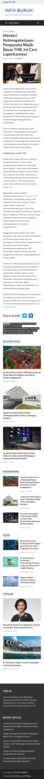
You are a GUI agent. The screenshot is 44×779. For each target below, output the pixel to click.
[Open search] (38, 23)
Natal (28, 330)
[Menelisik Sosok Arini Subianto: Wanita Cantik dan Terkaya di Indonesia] (22, 609)
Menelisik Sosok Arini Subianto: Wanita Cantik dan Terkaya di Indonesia (21, 626)
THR (5, 333)
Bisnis (13, 324)
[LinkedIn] (31, 315)
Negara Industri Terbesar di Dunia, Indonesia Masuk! (28, 579)
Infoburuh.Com (9, 307)
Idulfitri (7, 326)
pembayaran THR (29, 196)
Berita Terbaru (8, 31)
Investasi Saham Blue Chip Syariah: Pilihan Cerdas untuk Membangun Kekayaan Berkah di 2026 (19, 456)
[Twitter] (24, 315)
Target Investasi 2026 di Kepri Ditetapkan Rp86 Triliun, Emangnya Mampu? (19, 415)
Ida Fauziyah (30, 324)
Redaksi (19, 58)
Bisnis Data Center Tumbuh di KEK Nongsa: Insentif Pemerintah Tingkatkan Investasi (30, 544)
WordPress (16, 776)
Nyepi (34, 330)
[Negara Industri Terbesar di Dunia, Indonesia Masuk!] (10, 577)
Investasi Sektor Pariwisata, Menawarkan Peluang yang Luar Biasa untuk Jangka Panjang (29, 563)
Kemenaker (16, 326)
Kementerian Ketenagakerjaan (16, 328)
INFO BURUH (19, 10)
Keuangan (34, 328)
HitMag (27, 776)
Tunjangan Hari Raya (16, 333)
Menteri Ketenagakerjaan (14, 330)
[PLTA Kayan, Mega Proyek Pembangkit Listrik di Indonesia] (22, 647)
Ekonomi (20, 324)
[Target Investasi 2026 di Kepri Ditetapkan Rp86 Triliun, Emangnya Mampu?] (22, 398)
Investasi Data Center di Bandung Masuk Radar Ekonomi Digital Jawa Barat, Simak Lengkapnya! (22, 375)
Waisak (29, 333)
